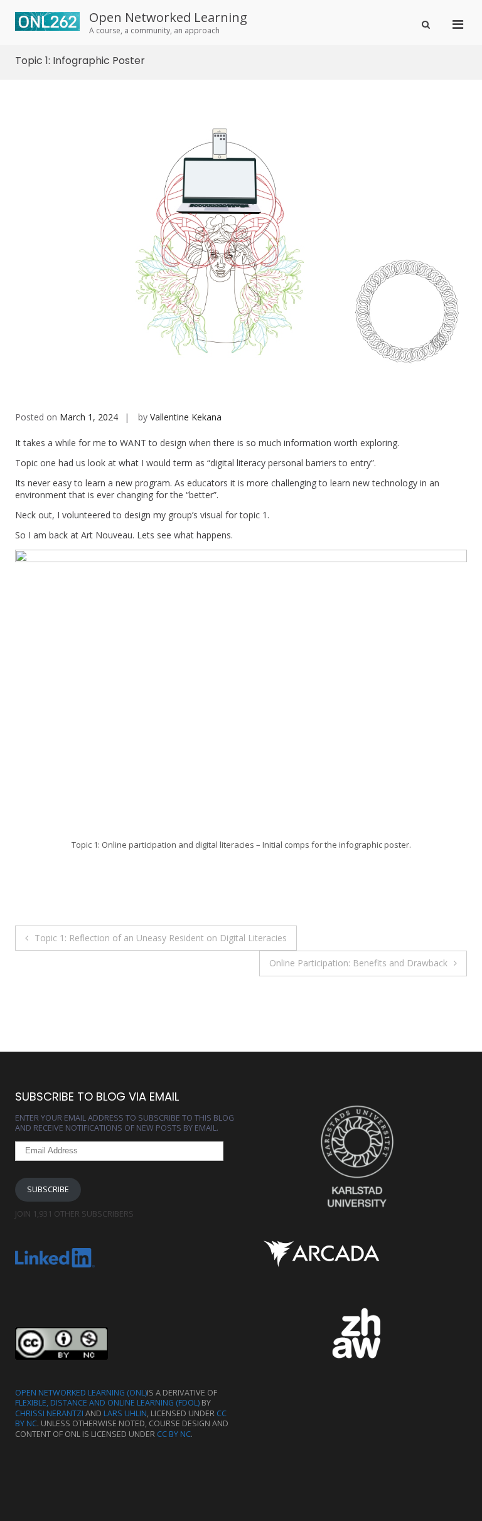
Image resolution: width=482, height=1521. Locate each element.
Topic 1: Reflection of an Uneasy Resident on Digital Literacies (161, 938)
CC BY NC (174, 1434)
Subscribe (48, 1189)
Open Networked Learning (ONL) (81, 1392)
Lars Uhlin (125, 1413)
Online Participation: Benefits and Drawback (358, 963)
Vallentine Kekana (186, 417)
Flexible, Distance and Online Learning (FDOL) (107, 1402)
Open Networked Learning (168, 17)
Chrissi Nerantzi (49, 1413)
